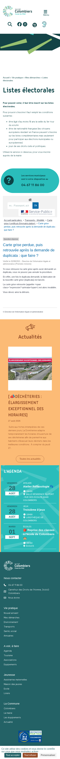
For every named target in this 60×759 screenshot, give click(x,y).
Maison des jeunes (13, 684)
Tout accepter (13, 755)
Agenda (8, 651)
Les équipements (12, 717)
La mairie (8, 713)
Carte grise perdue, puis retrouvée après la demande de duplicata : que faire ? (30, 226)
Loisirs (7, 693)
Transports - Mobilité (35, 220)
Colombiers (9, 708)
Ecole (6, 688)
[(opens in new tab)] (44, 24)
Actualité (8, 722)
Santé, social (10, 631)
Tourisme (8, 655)
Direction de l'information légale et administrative (24, 312)
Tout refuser (30, 755)
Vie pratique (17, 77)
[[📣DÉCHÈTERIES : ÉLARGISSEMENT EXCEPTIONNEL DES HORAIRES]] (30, 368)
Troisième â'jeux (34, 509)
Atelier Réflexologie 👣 (38, 486)
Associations (10, 660)
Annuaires (8, 635)
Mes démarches (32, 77)
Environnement (11, 622)
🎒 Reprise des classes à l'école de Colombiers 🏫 (38, 534)
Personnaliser (48, 755)
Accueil (6, 77)
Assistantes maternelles (15, 679)
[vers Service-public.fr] (36, 212)
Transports (9, 626)
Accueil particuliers (13, 220)
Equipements (10, 664)
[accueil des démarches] (30, 199)
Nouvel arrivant (11, 613)
